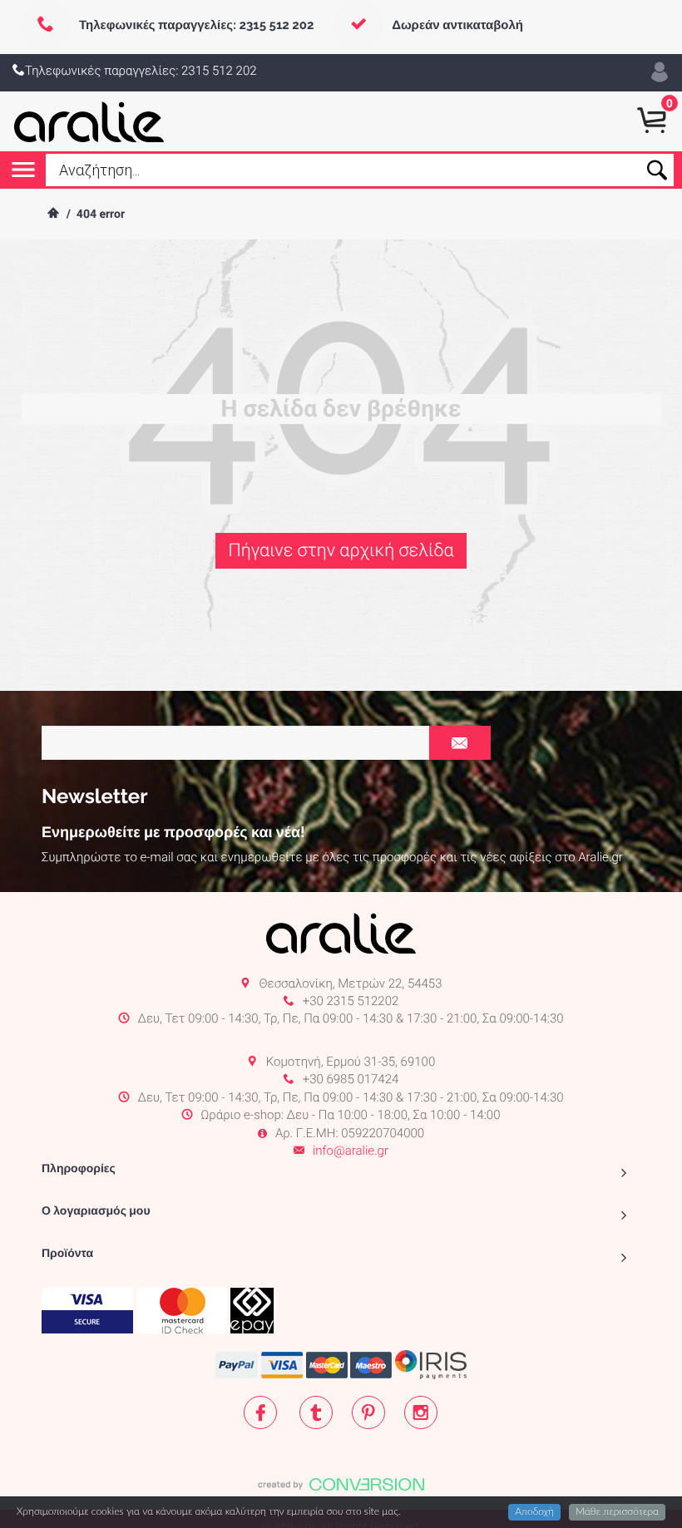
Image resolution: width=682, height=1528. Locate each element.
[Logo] (89, 121)
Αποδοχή (534, 1512)
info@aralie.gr (350, 1150)
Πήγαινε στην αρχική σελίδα (340, 550)
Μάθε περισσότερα (617, 1512)
